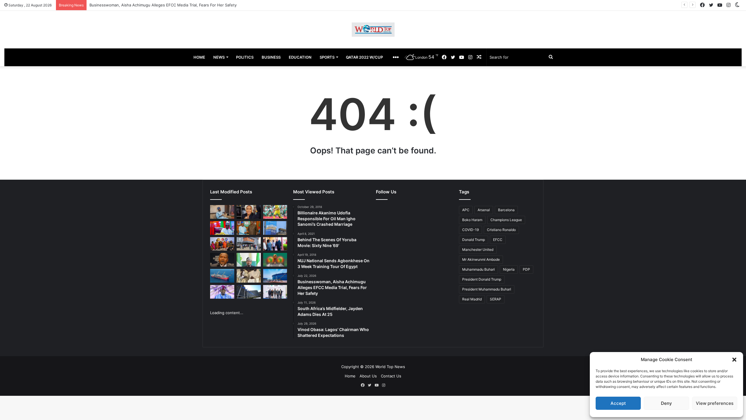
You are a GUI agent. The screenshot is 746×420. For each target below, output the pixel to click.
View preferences (714, 403)
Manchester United (477, 249)
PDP (526, 269)
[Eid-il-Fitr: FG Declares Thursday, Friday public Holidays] (249, 260)
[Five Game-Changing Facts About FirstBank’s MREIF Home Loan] (275, 292)
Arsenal (484, 210)
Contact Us (391, 376)
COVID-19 (470, 230)
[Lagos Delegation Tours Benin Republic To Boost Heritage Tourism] (275, 244)
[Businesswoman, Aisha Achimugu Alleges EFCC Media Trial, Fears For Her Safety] (249, 212)
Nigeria (509, 269)
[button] (734, 360)
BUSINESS (271, 57)
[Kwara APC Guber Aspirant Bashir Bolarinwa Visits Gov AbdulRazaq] (249, 228)
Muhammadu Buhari (478, 269)
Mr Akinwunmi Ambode (481, 259)
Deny (666, 403)
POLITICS (245, 57)
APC (465, 210)
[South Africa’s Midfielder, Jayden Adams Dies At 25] (275, 212)
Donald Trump (473, 239)
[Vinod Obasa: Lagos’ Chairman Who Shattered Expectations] (222, 212)
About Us (368, 376)
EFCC (497, 239)
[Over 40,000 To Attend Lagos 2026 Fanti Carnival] (222, 244)
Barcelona (506, 210)
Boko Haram (472, 220)
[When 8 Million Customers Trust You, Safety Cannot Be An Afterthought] (275, 228)
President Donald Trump (481, 279)
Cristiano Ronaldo (501, 230)
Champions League (506, 220)
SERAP (495, 299)
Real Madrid (472, 299)
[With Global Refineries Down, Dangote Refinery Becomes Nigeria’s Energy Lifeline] (275, 276)
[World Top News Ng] (373, 29)
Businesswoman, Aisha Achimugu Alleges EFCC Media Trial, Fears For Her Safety (163, 5)
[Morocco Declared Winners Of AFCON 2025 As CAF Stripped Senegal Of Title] (275, 260)
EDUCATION (300, 57)
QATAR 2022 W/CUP (364, 57)
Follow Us (386, 192)
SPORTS (327, 57)
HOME (199, 57)
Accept (618, 403)
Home (350, 376)
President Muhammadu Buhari (486, 289)
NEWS (219, 57)
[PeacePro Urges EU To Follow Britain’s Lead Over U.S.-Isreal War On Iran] (249, 292)
